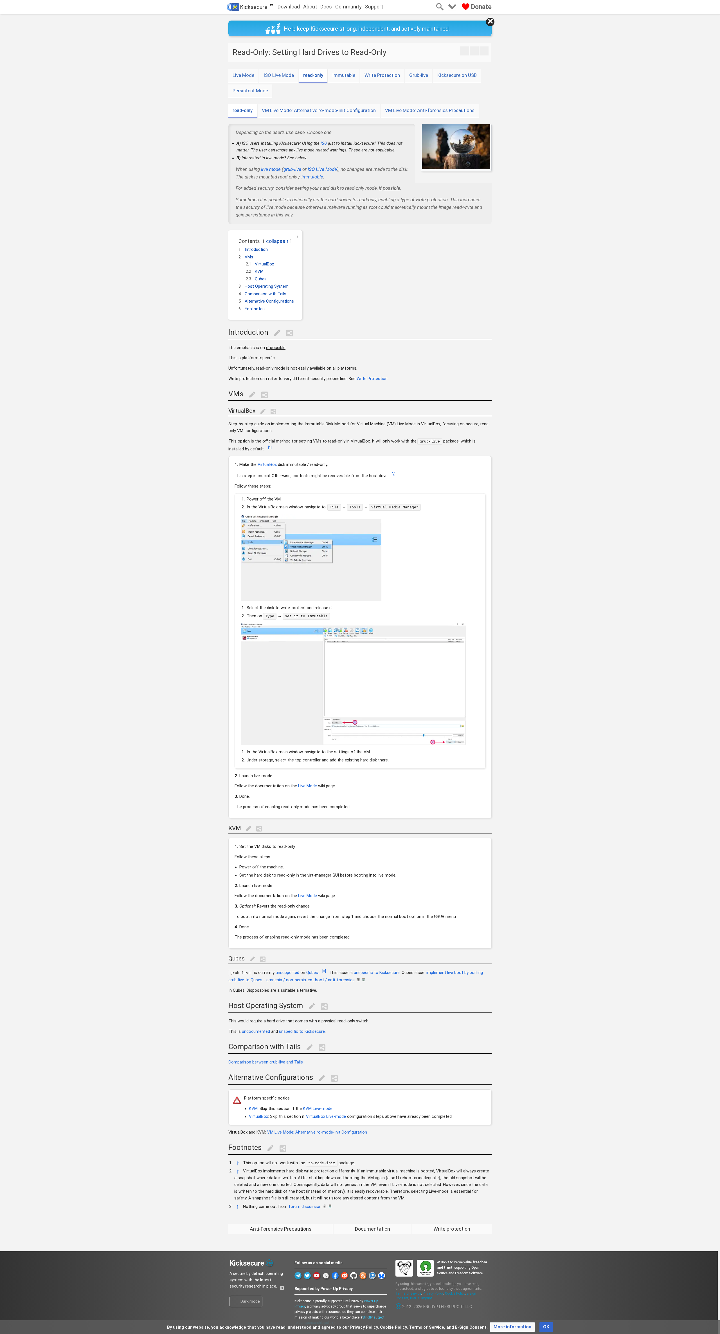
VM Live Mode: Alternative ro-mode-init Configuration (319, 110)
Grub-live (418, 75)
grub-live (292, 169)
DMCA (415, 1298)
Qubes (312, 972)
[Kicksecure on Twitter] (307, 1275)
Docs (326, 7)
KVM (253, 1108)
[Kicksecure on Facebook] (335, 1275)
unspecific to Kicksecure (377, 972)
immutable (343, 75)
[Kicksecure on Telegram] (298, 1275)
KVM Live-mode (317, 1108)
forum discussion (305, 1206)
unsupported (287, 972)
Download (289, 7)
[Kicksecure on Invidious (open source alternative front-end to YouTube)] (325, 1275)
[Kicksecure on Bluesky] (381, 1275)
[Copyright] (398, 1306)
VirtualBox (267, 464)
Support (374, 7)
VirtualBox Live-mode (326, 1116)
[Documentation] (474, 50)
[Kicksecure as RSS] (362, 1275)
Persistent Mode (250, 90)
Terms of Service (408, 1293)
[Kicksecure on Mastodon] (372, 1275)
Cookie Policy (455, 1293)
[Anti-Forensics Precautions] (464, 50)
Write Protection (382, 75)
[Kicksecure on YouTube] (316, 1275)
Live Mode (243, 75)
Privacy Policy (433, 1293)
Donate (480, 7)
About (310, 7)
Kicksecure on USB (457, 75)
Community (348, 7)
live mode (271, 169)
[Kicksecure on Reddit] (344, 1275)
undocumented (256, 1031)
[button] (235, 239)
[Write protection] (484, 50)
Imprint (426, 1298)
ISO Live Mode (279, 75)
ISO (324, 143)
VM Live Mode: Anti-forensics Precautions (429, 110)
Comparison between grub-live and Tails (265, 1062)
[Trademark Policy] (269, 1262)
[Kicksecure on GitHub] (353, 1275)
